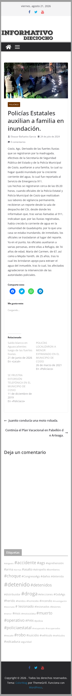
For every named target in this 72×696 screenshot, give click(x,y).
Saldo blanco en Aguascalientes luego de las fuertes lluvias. (20, 348)
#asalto (27, 569)
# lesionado (24, 606)
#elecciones (45, 594)
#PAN (29, 620)
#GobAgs (59, 594)
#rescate (8, 635)
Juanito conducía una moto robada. (33, 420)
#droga (29, 593)
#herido (9, 601)
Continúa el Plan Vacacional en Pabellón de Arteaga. (34, 433)
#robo (20, 635)
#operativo (14, 620)
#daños (45, 576)
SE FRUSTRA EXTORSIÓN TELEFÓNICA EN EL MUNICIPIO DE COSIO (19, 382)
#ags (41, 562)
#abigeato (9, 563)
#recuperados (53, 628)
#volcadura (12, 641)
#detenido (17, 584)
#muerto (44, 613)
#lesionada (9, 606)
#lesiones (55, 606)
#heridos (21, 601)
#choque (12, 575)
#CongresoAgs (31, 576)
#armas (17, 569)
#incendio (46, 601)
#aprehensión (55, 563)
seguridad (26, 641)
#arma (8, 569)
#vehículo (46, 635)
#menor (8, 613)
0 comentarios (18, 142)
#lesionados (42, 606)
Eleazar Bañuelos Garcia (23, 136)
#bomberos (53, 569)
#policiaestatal (18, 627)
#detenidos (41, 585)
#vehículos (59, 635)
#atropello (39, 569)
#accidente (25, 562)
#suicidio (32, 635)
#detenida (57, 576)
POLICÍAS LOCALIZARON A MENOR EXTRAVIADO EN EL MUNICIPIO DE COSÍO (47, 352)
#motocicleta (28, 613)
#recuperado (38, 628)
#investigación (60, 601)
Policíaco (14, 104)
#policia (38, 620)
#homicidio (32, 601)
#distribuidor (12, 594)
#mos (16, 613)
